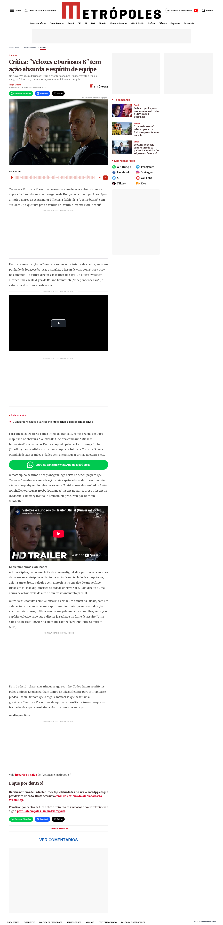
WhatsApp (124, 166)
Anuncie (90, 922)
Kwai (144, 183)
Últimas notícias (37, 23)
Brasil (71, 23)
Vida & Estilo (137, 23)
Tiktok (121, 183)
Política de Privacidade (50, 922)
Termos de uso (74, 922)
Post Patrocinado (108, 922)
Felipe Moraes (15, 85)
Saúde (151, 23)
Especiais (189, 23)
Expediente (29, 922)
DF (79, 23)
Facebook (123, 172)
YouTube (146, 178)
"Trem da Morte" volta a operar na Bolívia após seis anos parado (146, 131)
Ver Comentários (58, 840)
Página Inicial (14, 47)
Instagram (148, 172)
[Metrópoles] (111, 10)
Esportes (175, 23)
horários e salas (26, 774)
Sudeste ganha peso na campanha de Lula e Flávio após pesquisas (146, 112)
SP (86, 23)
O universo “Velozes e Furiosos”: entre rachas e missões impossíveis (53, 421)
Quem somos (13, 922)
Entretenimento (118, 23)
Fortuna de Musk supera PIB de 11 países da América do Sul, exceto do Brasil (146, 149)
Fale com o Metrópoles (133, 922)
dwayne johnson (59, 828)
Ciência (163, 23)
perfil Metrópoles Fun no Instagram (41, 811)
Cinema (43, 47)
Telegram (147, 166)
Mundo (102, 23)
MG (93, 23)
